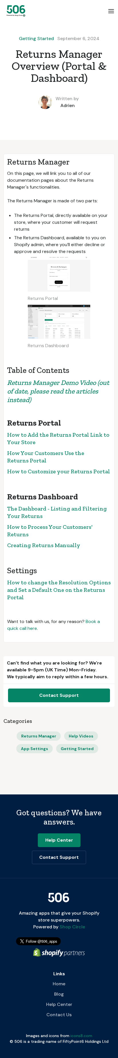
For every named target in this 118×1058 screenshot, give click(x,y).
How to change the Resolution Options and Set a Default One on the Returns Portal (59, 590)
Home (59, 984)
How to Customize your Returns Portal (58, 471)
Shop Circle (71, 927)
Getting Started (36, 38)
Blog (59, 994)
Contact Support (59, 695)
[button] (111, 11)
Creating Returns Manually (43, 545)
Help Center (59, 1004)
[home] (14, 11)
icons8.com (81, 1035)
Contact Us (59, 1015)
